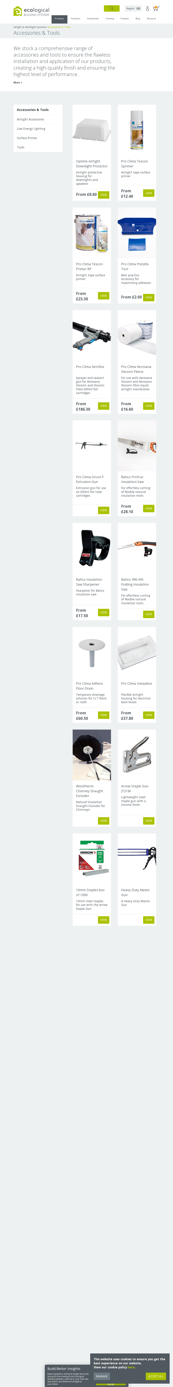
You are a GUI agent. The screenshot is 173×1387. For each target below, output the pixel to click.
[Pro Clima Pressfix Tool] (137, 233)
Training (110, 18)
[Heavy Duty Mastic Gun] (137, 858)
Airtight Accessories (30, 119)
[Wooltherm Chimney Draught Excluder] (92, 755)
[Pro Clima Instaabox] (137, 652)
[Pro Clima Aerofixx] (92, 335)
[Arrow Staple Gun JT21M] (137, 755)
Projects (125, 18)
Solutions (75, 18)
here (131, 1367)
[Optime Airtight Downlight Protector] (92, 130)
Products (59, 18)
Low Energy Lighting (31, 129)
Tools (20, 147)
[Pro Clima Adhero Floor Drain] (92, 652)
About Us (151, 18)
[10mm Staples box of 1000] (92, 858)
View (103, 195)
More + (18, 82)
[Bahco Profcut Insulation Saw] (137, 445)
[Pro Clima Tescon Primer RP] (92, 233)
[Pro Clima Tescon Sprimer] (137, 130)
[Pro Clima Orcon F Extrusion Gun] (92, 445)
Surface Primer (27, 138)
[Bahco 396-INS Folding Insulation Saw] (137, 548)
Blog (138, 18)
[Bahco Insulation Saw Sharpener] (92, 548)
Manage (102, 1376)
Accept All (156, 1376)
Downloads (93, 18)
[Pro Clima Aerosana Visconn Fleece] (137, 335)
